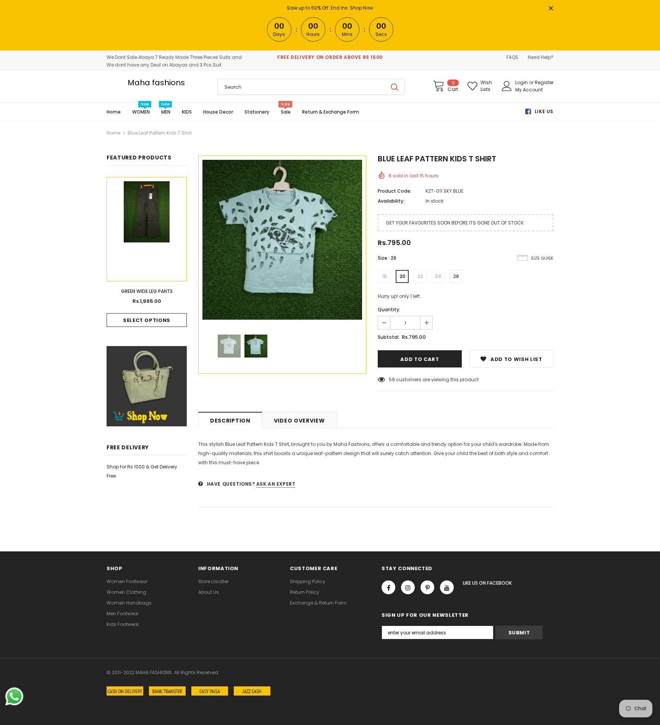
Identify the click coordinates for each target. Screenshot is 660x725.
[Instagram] (408, 587)
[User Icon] (506, 86)
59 (392, 379)
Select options (146, 320)
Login (522, 82)
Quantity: (389, 309)
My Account (529, 89)
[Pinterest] (427, 587)
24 (438, 276)
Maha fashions (156, 82)
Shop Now (361, 8)
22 (420, 276)
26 (456, 276)
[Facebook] (388, 587)
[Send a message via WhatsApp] (14, 696)
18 (384, 276)
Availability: (391, 201)
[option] (282, 240)
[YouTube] (447, 587)
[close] (551, 9)
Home (113, 133)
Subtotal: (389, 337)
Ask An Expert (276, 484)
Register (544, 82)
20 (402, 276)
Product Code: (394, 191)
